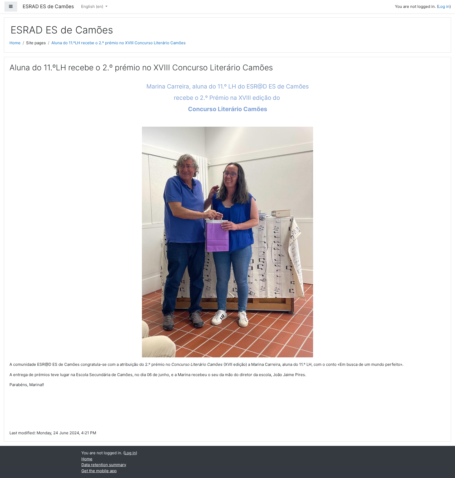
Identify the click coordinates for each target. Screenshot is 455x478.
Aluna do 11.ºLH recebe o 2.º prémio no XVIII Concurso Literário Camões (118, 42)
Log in (443, 6)
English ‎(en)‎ (92, 6)
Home (15, 42)
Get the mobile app (99, 470)
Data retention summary (103, 464)
